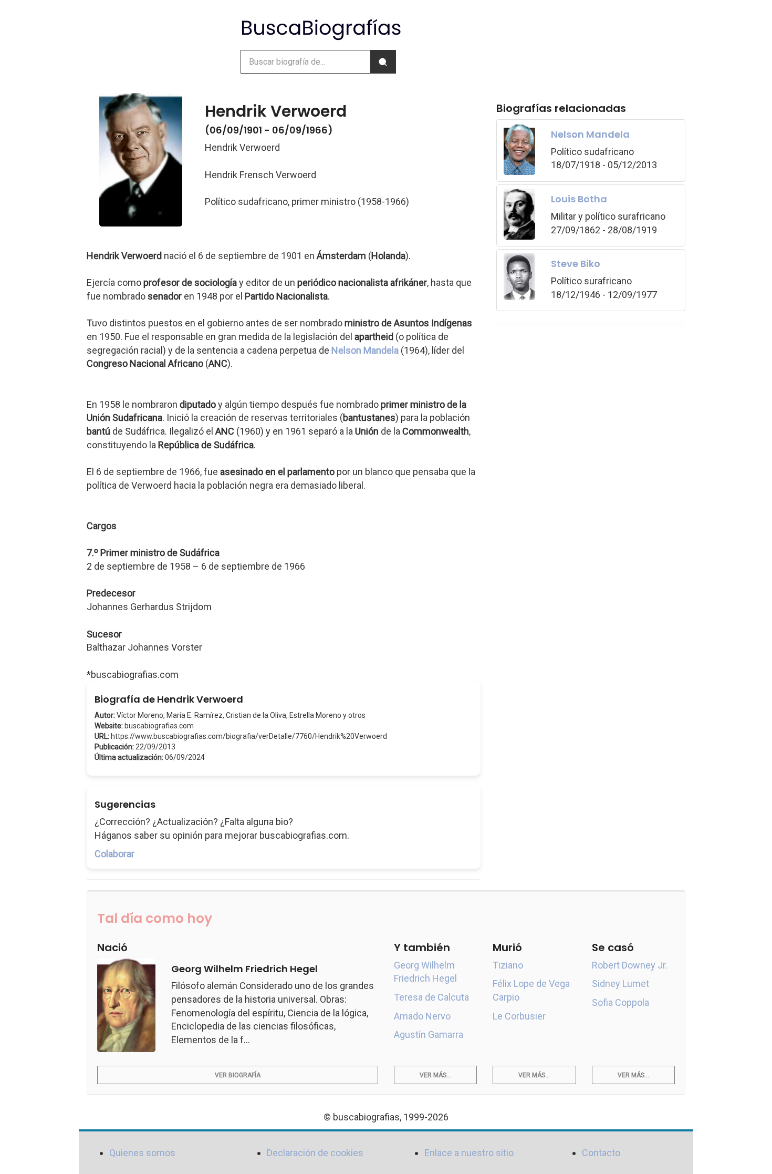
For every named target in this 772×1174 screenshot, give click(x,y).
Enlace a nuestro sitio (469, 1152)
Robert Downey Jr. (629, 965)
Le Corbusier (519, 1016)
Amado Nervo (422, 1016)
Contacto (601, 1152)
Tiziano (508, 965)
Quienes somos (142, 1152)
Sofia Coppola (620, 1002)
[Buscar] (383, 62)
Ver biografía (237, 1075)
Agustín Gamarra (428, 1034)
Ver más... (435, 1075)
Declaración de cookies (315, 1152)
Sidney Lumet (620, 983)
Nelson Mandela (365, 350)
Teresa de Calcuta (431, 997)
